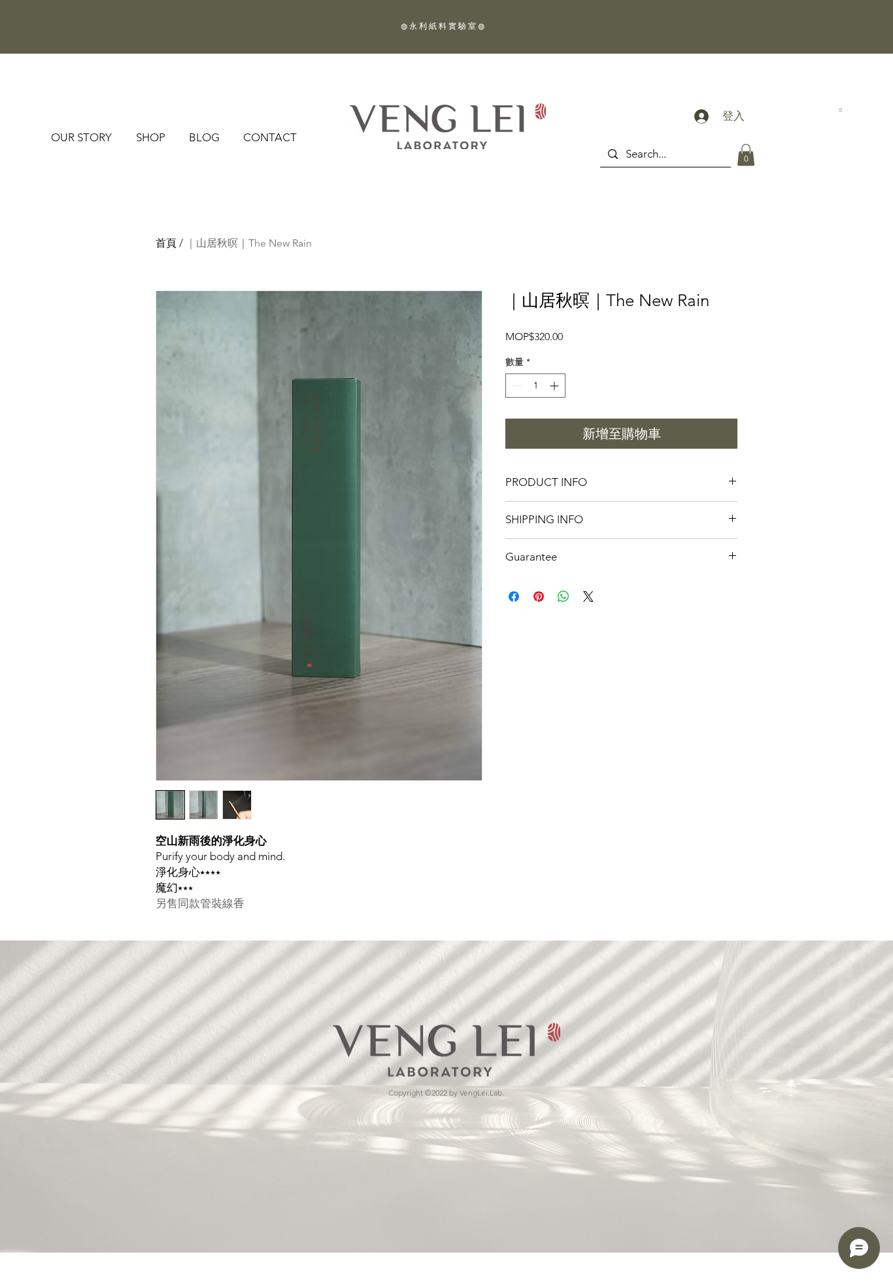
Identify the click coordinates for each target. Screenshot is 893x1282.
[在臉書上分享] (514, 596)
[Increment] (555, 385)
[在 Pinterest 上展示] (539, 596)
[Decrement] (515, 385)
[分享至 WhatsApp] (563, 596)
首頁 (166, 243)
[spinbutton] (535, 385)
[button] (746, 154)
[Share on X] (588, 596)
